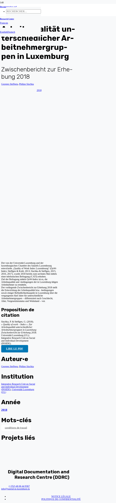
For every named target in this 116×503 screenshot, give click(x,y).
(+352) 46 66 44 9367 (19, 486)
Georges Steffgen (9, 84)
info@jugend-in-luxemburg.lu (15, 489)
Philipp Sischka (26, 366)
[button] (4, 23)
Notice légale (61, 496)
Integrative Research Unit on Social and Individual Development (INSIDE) (18, 387)
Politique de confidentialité (61, 499)
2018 (4, 409)
